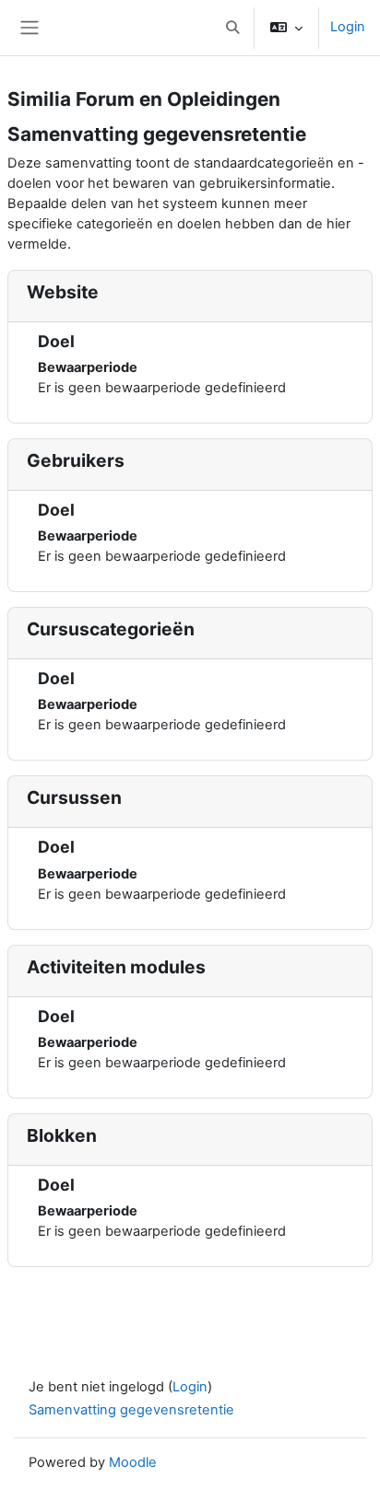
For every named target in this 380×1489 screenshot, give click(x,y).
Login (347, 26)
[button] (232, 27)
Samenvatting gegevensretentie (131, 1410)
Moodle (133, 1462)
